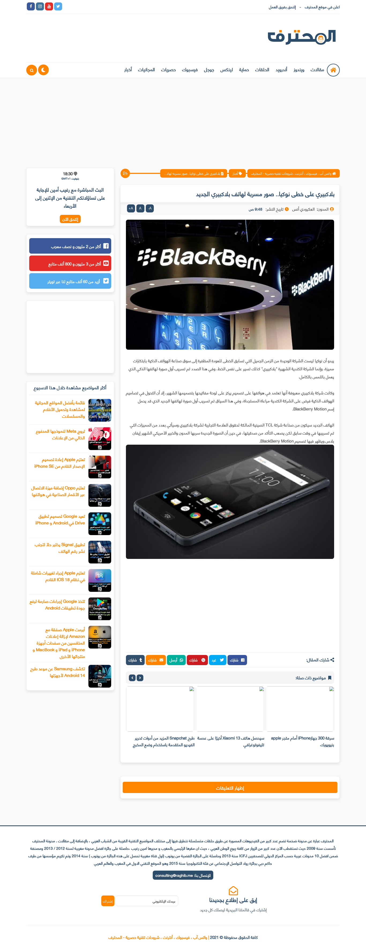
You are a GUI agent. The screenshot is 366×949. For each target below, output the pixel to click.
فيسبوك (190, 69)
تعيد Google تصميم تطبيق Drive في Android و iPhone (60, 519)
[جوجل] (85, 6)
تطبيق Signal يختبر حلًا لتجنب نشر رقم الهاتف (60, 547)
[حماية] (67, 6)
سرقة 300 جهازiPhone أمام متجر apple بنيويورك (302, 741)
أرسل (173, 659)
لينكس (227, 69)
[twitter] (58, 6)
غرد (214, 659)
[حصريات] (104, 6)
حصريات (168, 69)
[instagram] (40, 6)
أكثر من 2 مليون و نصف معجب (76, 246)
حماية (244, 69)
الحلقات (262, 69)
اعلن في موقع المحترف (322, 6)
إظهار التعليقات (230, 787)
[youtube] (49, 6)
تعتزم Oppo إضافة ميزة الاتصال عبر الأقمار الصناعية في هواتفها (58, 491)
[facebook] (31, 6)
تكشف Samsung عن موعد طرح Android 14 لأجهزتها (57, 672)
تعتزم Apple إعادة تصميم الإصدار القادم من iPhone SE (59, 462)
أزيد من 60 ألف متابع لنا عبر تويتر (74, 281)
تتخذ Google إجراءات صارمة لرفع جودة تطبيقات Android (57, 604)
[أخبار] (122, 6)
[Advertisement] (183, 119)
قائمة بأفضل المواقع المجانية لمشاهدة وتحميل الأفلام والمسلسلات (60, 409)
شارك (234, 659)
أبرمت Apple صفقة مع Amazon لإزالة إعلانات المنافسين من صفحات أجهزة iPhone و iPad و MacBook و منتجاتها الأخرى (59, 642)
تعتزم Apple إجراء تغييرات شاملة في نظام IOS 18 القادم (58, 576)
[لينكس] (76, 6)
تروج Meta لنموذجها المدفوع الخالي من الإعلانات (60, 434)
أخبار (128, 69)
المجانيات (146, 69)
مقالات (317, 69)
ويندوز (299, 69)
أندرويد (281, 69)
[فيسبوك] (95, 6)
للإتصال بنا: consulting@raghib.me (183, 875)
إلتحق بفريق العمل (282, 6)
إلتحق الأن (70, 219)
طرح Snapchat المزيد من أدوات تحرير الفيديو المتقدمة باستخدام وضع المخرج (164, 741)
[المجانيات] (113, 6)
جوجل (209, 69)
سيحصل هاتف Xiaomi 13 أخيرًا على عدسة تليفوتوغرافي (230, 741)
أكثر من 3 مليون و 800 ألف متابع (74, 263)
